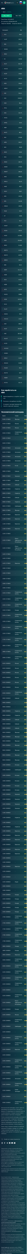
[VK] (15, 1143)
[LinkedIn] (10, 1143)
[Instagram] (2, 1143)
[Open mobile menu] (2, 3)
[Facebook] (5, 1143)
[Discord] (12, 1143)
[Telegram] (7, 1143)
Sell (18, 15)
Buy (6, 15)
